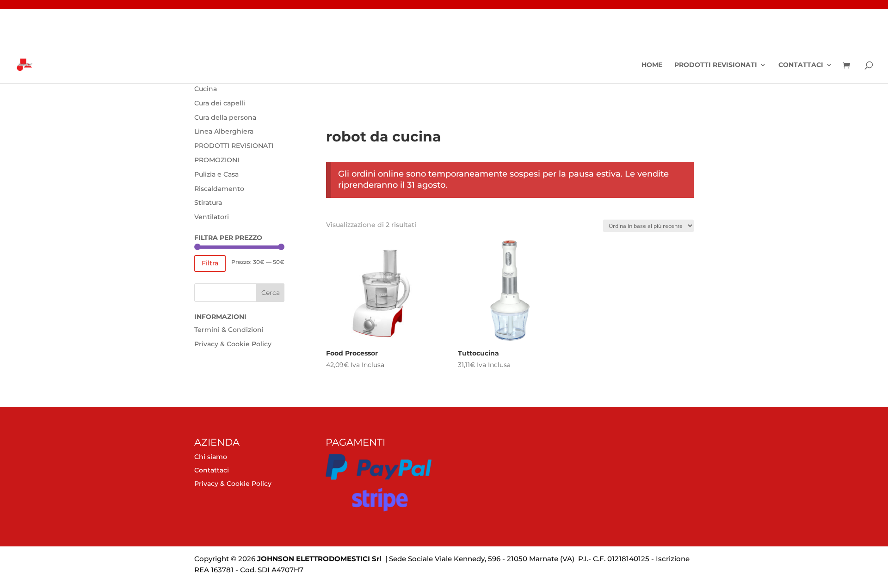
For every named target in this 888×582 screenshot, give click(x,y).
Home (651, 65)
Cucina (205, 89)
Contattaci (800, 65)
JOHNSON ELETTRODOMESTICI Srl (319, 558)
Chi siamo (210, 457)
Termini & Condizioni (229, 329)
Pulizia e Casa (216, 174)
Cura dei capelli (219, 103)
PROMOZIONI (216, 160)
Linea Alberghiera (223, 131)
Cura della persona (225, 117)
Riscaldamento (219, 188)
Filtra (210, 263)
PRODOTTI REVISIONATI (715, 65)
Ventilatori (211, 217)
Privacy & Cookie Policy (232, 344)
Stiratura (208, 202)
